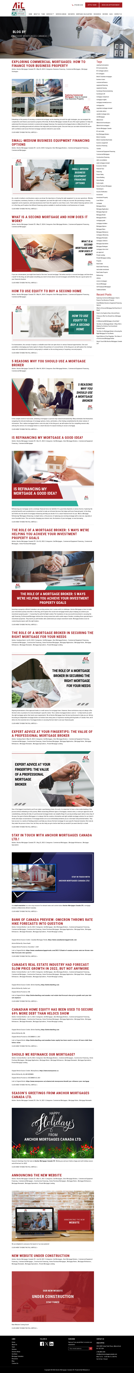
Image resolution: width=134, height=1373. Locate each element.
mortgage (99, 203)
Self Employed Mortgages (104, 287)
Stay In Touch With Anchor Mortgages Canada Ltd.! (52, 837)
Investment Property (102, 197)
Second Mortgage (101, 284)
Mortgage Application (66, 642)
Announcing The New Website (37, 1175)
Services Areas (61, 14)
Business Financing (59, 69)
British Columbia (101, 137)
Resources (97, 14)
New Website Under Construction (41, 1256)
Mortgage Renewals (26, 645)
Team (43, 14)
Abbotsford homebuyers (103, 122)
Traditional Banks (101, 289)
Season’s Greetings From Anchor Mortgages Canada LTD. (50, 1095)
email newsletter (20, 905)
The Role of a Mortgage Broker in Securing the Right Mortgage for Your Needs (52, 635)
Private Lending (101, 255)
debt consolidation (102, 160)
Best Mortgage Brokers (60, 148)
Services (49, 14)
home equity (100, 183)
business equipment (102, 143)
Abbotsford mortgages (103, 125)
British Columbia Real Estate (104, 140)
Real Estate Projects (102, 272)
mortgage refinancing (102, 235)
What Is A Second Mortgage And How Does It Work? (50, 219)
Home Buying (100, 180)
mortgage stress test (102, 249)
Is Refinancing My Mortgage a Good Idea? (47, 438)
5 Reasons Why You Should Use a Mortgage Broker (49, 363)
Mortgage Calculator (17, 1356)
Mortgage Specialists (39, 645)
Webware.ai (86, 1370)
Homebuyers (100, 189)
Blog (111, 14)
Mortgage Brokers (101, 217)
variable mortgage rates (103, 114)
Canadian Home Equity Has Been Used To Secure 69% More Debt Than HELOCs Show (52, 1011)
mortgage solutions (102, 240)
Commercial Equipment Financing (78, 148)
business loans (101, 79)
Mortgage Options (101, 226)
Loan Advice (100, 200)
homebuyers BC (101, 94)
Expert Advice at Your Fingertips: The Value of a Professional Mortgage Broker (52, 734)
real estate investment (103, 269)
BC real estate (100, 131)
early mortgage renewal (103, 163)
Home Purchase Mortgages (27, 544)
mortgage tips (100, 105)
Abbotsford (100, 120)
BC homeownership (102, 68)
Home (30, 14)
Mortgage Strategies (102, 246)
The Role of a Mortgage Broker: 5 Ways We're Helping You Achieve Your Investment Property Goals (50, 534)
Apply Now (92, 5)
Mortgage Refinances (75, 842)
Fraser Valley (100, 174)
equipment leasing (102, 88)
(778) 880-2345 (78, 5)
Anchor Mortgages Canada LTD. (73, 905)
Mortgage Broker (101, 215)
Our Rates (71, 14)
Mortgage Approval (102, 212)
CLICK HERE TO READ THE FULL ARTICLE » (24, 132)
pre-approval (100, 252)
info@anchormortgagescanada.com (107, 1354)
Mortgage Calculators (84, 14)
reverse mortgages (102, 281)
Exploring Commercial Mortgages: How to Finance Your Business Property (48, 64)
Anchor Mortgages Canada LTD (65, 1370)
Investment (100, 194)
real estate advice (101, 111)
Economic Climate (102, 166)
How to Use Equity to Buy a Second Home (47, 291)
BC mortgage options (102, 71)
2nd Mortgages (57, 441)
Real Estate (100, 263)
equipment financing (102, 85)
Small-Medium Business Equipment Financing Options (51, 143)
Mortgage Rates (79, 642)
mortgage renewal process (104, 102)
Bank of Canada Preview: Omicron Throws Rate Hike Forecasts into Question (52, 922)
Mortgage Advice (101, 206)
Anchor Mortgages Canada (104, 128)
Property (99, 261)
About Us (37, 14)
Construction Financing (34, 642)
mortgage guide (101, 220)
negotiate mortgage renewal (104, 108)
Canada (99, 148)
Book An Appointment (111, 5)
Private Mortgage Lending (55, 645)
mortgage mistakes (102, 223)
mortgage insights (102, 99)
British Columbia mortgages (104, 76)
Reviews (105, 14)
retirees (99, 278)
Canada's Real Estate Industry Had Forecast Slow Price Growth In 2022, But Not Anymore (50, 967)
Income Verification (102, 191)
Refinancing (100, 275)
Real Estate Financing (102, 266)
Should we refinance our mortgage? (43, 1054)
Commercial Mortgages (73, 69)
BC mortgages (100, 73)
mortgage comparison (103, 97)
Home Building (100, 177)
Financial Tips (100, 168)
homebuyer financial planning (105, 91)
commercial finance (102, 82)
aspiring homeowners (103, 65)
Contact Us (118, 14)
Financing (99, 171)
